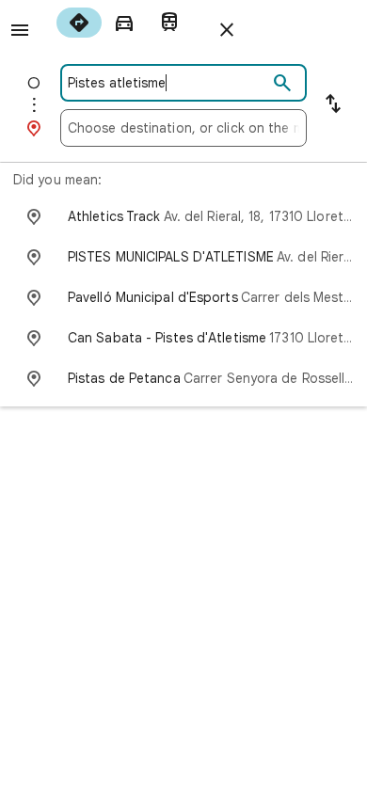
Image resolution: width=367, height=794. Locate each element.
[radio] (79, 22)
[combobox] (167, 83)
